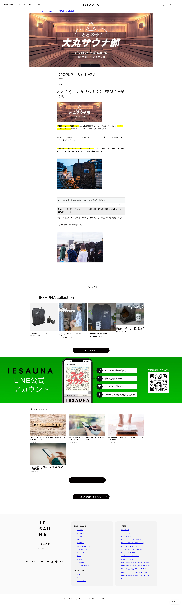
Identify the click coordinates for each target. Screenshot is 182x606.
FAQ (38, 5)
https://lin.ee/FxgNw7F (73, 225)
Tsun (124, 204)
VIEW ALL (87, 480)
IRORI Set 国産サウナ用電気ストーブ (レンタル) (72, 334)
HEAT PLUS (81, 552)
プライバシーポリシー (67, 599)
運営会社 (79, 559)
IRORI (79, 556)
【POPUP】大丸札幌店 (65, 11)
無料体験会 (80, 543)
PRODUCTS (8, 5)
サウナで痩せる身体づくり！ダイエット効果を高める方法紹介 (125, 438)
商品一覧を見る (91, 350)
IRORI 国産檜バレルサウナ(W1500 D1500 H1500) (135, 562)
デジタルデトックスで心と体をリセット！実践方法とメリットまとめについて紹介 (86, 438)
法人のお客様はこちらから (91, 497)
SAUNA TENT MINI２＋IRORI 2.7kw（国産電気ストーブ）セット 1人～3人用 (130, 328)
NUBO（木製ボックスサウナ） (86, 546)
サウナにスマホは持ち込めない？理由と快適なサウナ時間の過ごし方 (47, 468)
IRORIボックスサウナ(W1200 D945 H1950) (134, 572)
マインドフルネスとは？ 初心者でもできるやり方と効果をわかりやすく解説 (47, 438)
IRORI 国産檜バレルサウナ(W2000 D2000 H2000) (135, 566)
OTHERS (124, 578)
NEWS (79, 574)
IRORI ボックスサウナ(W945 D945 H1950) (133, 569)
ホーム (41, 11)
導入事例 (79, 536)
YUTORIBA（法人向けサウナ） (86, 549)
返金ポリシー (95, 599)
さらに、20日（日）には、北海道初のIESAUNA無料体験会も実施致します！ (84, 200)
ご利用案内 (80, 562)
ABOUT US (21, 5)
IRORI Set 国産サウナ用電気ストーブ (100, 334)
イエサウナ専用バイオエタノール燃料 (132, 549)
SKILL (31, 5)
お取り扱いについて (83, 566)
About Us (80, 530)
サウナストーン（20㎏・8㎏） (130, 556)
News (50, 11)
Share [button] (61, 84)
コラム (79, 577)
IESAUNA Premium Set (128, 552)
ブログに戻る (92, 287)
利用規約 (103, 599)
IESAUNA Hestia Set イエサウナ (131, 546)
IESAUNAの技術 (82, 533)
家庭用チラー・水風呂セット (129, 559)
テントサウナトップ (127, 533)
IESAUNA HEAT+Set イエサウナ (131, 539)
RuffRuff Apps (117, 204)
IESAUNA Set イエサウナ (38, 333)
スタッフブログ (81, 581)
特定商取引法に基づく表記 (82, 599)
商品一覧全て (125, 530)
